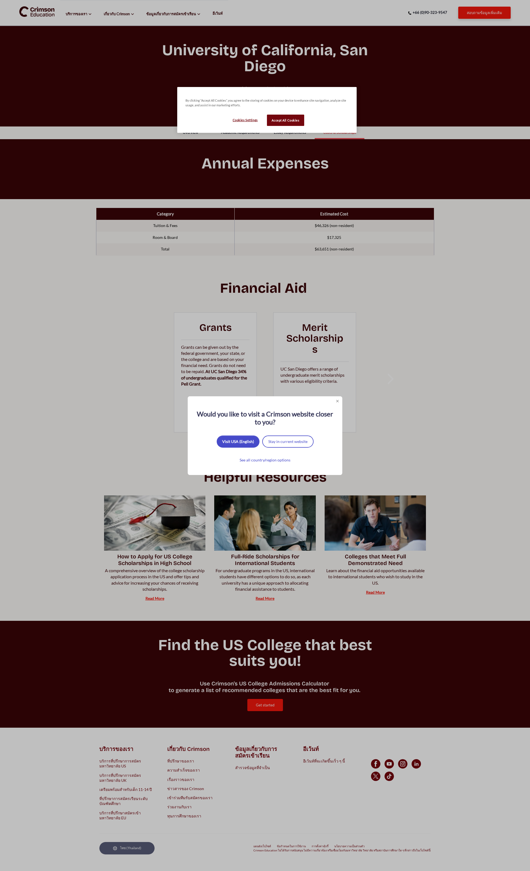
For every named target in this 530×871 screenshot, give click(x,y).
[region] (267, 110)
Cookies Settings (245, 120)
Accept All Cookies (285, 120)
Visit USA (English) (238, 441)
